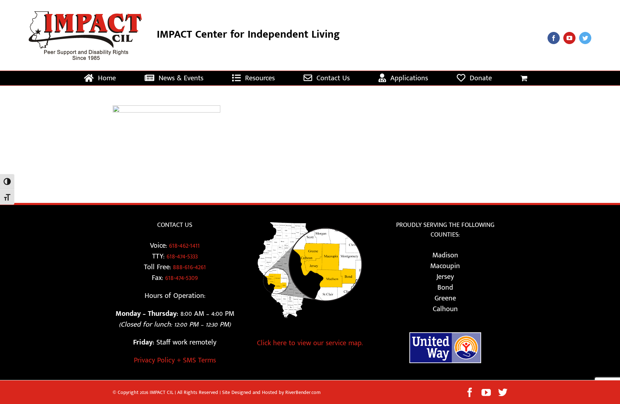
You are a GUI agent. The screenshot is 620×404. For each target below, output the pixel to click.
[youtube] (569, 38)
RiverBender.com (303, 392)
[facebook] (554, 38)
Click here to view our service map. (310, 343)
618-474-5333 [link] (182, 256)
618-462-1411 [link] (184, 245)
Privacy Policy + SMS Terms (175, 360)
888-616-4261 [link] (189, 267)
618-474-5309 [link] (181, 278)
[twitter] (585, 38)
